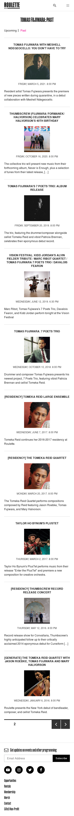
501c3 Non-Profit (11, 809)
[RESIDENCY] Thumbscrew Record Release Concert (37, 590)
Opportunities (10, 780)
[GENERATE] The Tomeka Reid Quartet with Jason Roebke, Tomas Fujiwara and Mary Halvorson (37, 661)
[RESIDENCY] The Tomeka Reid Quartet (37, 458)
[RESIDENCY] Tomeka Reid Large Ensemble (37, 397)
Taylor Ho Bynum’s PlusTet (37, 523)
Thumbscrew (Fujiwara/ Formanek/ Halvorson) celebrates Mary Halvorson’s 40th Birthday (37, 117)
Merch (7, 797)
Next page (65, 728)
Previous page (56, 728)
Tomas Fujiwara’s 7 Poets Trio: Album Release (37, 188)
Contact (7, 803)
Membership (9, 792)
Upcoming (10, 30)
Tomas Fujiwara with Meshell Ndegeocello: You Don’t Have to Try (37, 46)
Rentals (7, 786)
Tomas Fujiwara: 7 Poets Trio (37, 331)
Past (23, 30)
